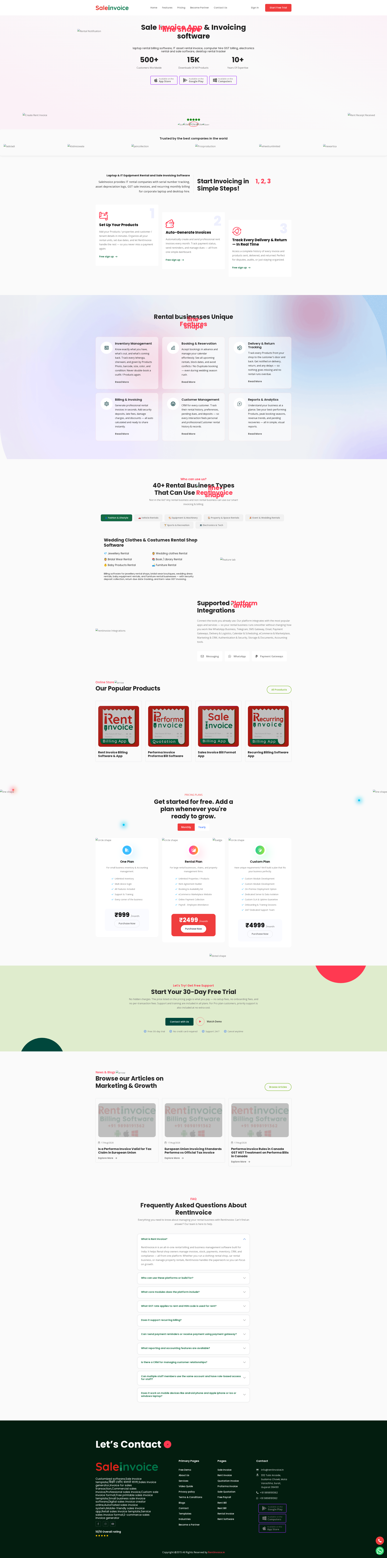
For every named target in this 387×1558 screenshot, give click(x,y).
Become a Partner (189, 1524)
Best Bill (222, 1508)
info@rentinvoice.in (272, 1469)
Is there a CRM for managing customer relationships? (174, 1362)
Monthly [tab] (186, 827)
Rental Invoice (226, 1513)
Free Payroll (224, 1497)
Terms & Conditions (190, 1497)
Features (167, 7)
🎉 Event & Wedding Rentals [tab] (264, 517)
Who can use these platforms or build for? (167, 1278)
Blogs (182, 1502)
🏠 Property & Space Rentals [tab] (223, 517)
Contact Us (220, 7)
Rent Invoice (225, 1475)
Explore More (106, 1158)
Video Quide (186, 1486)
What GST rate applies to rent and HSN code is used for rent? (178, 1306)
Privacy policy (187, 1491)
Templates (185, 1513)
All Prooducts (279, 689)
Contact (184, 1508)
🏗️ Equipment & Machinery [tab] (183, 517)
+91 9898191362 (268, 1492)
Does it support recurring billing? (161, 1320)
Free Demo (185, 1469)
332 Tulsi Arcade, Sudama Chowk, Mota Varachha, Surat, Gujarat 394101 (274, 1481)
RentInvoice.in (216, 1552)
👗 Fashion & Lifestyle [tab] (116, 517)
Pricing (181, 7)
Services (183, 1480)
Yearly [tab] (202, 827)
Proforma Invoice (228, 1486)
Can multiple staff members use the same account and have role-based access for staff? (191, 1378)
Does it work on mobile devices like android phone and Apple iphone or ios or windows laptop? (188, 1394)
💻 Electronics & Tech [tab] (211, 525)
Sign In (255, 7)
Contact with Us (179, 1021)
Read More (122, 382)
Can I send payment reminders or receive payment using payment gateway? (189, 1334)
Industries (185, 1519)
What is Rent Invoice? (154, 1239)
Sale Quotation (226, 1491)
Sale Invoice (224, 1469)
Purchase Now (127, 923)
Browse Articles (278, 1087)
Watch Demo (214, 1021)
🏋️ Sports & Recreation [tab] (176, 525)
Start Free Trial (278, 7)
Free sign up (106, 256)
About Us (184, 1475)
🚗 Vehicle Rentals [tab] (148, 517)
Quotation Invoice (228, 1480)
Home (153, 7)
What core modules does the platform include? (170, 1292)
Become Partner (199, 7)
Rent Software (226, 1519)
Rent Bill (222, 1502)
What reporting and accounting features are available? (175, 1348)
